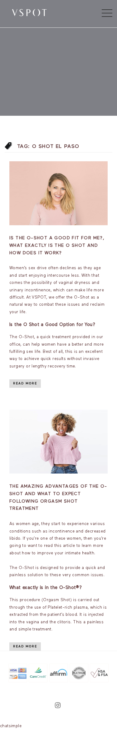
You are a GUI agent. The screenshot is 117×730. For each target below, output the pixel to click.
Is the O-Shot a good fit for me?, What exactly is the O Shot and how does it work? (57, 245)
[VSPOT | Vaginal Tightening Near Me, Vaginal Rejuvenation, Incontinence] (29, 12)
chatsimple (11, 726)
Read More (25, 383)
